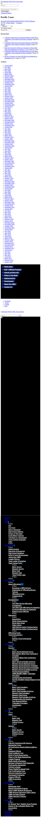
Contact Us (8, 287)
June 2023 (8, 130)
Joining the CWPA (14, 557)
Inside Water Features (16, 536)
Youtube (8, 812)
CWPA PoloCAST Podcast (17, 797)
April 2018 (8, 236)
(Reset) (33, 21)
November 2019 (9, 204)
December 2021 (9, 161)
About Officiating (14, 584)
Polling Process (17, 722)
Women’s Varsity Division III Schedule (25, 668)
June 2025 (8, 89)
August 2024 (8, 106)
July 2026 (7, 67)
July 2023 (7, 129)
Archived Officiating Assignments (24, 610)
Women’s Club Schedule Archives (24, 697)
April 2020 (8, 195)
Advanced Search (6, 13)
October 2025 (9, 82)
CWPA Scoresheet (14, 779)
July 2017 (7, 252)
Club (6, 520)
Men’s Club (16, 571)
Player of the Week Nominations (19, 757)
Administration (9, 278)
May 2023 (8, 132)
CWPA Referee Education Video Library (22, 793)
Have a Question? (14, 530)
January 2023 (9, 139)
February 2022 (9, 158)
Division (19, 23)
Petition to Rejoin (14, 767)
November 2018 (9, 224)
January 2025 (9, 98)
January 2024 (9, 118)
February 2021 (9, 178)
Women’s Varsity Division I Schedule (25, 666)
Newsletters (16, 619)
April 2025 (8, 93)
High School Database (16, 553)
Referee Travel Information (21, 639)
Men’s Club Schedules (20, 687)
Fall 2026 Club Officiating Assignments (26, 608)
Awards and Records (11, 273)
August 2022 (8, 147)
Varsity (7, 518)
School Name (10, 23)
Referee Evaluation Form (17, 773)
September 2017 (9, 248)
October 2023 (9, 123)
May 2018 (8, 234)
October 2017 (9, 246)
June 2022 (8, 151)
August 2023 (8, 127)
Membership (9, 545)
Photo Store (8, 267)
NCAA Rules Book (18, 623)
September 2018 (9, 228)
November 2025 (9, 81)
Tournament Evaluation (16, 775)
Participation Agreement (17, 765)
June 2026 (8, 69)
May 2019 (8, 214)
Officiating (9, 580)
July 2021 (7, 170)
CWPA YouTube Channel (16, 795)
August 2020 (8, 188)
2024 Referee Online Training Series (25, 627)
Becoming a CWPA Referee (21, 588)
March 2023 (8, 135)
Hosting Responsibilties (20, 672)
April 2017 (8, 257)
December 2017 (9, 243)
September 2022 (9, 146)
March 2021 (8, 176)
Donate (7, 800)
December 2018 (9, 222)
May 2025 (8, 91)
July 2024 (7, 108)
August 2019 (8, 209)
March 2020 (8, 197)
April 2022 (8, 154)
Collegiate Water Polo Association (12, 312)
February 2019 (9, 219)
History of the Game (15, 534)
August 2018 (8, 229)
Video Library (17, 625)
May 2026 (8, 70)
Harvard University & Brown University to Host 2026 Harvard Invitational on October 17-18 (21, 48)
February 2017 (9, 260)
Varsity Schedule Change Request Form (26, 680)
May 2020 (8, 193)
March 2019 (8, 217)
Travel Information (15, 635)
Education (11, 615)
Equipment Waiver (14, 751)
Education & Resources (16, 551)
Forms (7, 739)
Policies (15, 592)
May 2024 (8, 111)
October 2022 (9, 144)
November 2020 (9, 183)
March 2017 (8, 258)
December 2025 (9, 79)
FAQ (9, 526)
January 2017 (9, 262)
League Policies (14, 559)
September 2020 (9, 187)
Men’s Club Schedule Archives (23, 691)
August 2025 (8, 86)
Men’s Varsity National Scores (22, 652)
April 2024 (8, 113)
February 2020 (9, 199)
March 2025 (8, 94)
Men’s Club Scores (18, 689)
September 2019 (9, 207)
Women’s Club (17, 573)
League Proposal (14, 759)
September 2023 (9, 125)
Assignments (13, 600)
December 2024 (9, 99)
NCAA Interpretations (19, 621)
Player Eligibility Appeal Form (18, 769)
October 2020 (9, 185)
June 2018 (8, 233)
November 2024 (9, 101)
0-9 (3, 21)
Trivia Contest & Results (17, 540)
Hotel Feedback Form (15, 753)
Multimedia (9, 783)
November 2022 (9, 142)
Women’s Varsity (18, 569)
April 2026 (8, 72)
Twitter (8, 814)
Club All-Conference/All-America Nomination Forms (20, 744)
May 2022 (8, 152)
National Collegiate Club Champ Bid (21, 763)
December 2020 (9, 181)
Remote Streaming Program (18, 789)
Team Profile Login (18, 575)
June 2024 (8, 110)
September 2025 (9, 84)
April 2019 (8, 216)
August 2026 (8, 65)
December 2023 (9, 120)
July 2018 (7, 231)
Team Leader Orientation (17, 561)
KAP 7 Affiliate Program (12, 270)
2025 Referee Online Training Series (25, 629)
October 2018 (9, 226)
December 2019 (9, 202)
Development (9, 281)
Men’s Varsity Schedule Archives (23, 662)
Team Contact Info (14, 563)
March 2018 (8, 238)
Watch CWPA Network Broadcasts (20, 791)
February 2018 (9, 240)
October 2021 (9, 164)
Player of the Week (11, 275)
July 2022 (7, 149)
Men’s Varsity (17, 567)
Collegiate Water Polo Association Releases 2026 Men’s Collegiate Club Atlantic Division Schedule (21, 43)
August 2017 (8, 250)
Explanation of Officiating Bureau (24, 590)
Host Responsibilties (19, 701)
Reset (3, 24)
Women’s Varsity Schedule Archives (24, 670)
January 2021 (9, 180)
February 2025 (9, 96)
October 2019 (9, 205)
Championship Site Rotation (22, 678)
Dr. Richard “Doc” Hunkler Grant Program (22, 804)
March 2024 (8, 115)
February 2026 (9, 76)
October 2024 (9, 103)
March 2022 (8, 156)
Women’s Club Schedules (21, 693)
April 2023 (8, 134)
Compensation (17, 596)
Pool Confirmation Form (16, 771)
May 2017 (8, 255)
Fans (6, 522)
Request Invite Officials (20, 612)
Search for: (4, 30)
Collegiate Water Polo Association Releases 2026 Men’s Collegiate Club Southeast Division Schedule (21, 52)
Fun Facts (11, 528)
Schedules (9, 644)
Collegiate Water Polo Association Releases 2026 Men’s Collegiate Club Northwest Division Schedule (21, 38)
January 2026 (9, 77)
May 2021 (8, 173)
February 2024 (9, 117)
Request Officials (14, 777)
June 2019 (8, 212)
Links (10, 542)
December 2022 (9, 140)
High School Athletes (15, 532)
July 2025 (7, 88)
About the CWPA (10, 284)
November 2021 (9, 163)
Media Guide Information (17, 761)
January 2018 (9, 241)
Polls (7, 711)
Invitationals (16, 705)
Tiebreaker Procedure (20, 703)
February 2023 (9, 137)
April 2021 (8, 175)
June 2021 (8, 171)
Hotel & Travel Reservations (18, 555)
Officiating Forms (18, 594)
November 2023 (9, 122)
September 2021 (9, 166)
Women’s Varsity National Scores (23, 664)
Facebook (8, 815)
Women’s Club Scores (19, 695)
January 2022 (9, 159)
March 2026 (8, 74)
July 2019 (7, 211)
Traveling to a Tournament (17, 538)
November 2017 (9, 245)
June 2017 (8, 253)
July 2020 (7, 190)
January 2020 (9, 200)
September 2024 (9, 105)
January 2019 (9, 221)
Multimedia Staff (14, 787)
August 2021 (8, 168)
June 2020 (8, 192)
